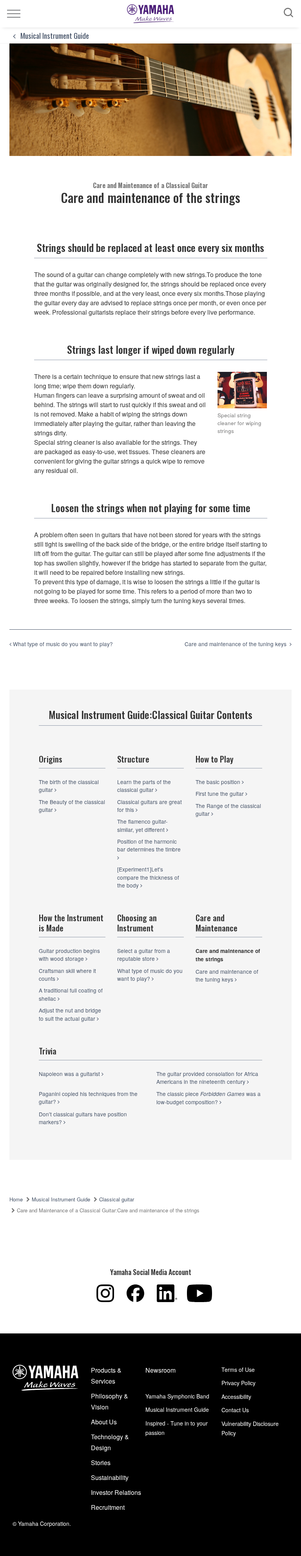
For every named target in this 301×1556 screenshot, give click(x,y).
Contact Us (235, 1410)
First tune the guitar (220, 793)
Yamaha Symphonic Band (177, 1396)
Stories (101, 1462)
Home (16, 1199)
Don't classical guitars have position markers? (83, 1118)
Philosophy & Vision (109, 1401)
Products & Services (106, 1376)
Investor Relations (116, 1492)
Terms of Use (238, 1369)
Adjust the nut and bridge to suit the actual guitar (70, 1014)
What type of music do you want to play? (150, 974)
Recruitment (108, 1507)
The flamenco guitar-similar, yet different (142, 825)
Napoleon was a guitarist (70, 1074)
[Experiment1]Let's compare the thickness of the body (148, 877)
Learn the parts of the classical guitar (144, 785)
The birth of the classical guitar (69, 785)
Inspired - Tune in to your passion (176, 1428)
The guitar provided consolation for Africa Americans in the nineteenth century (207, 1077)
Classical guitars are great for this (149, 805)
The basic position (219, 782)
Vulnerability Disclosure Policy (250, 1428)
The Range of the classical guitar (228, 809)
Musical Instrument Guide (54, 35)
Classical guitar (116, 1199)
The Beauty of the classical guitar (72, 805)
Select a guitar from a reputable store (143, 954)
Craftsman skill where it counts (67, 974)
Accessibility (236, 1396)
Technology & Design (110, 1442)
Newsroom (160, 1370)
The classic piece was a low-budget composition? (208, 1098)
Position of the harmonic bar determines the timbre (149, 845)
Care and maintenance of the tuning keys (227, 975)
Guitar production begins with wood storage (69, 954)
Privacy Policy (238, 1383)
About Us (104, 1421)
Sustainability (110, 1477)
